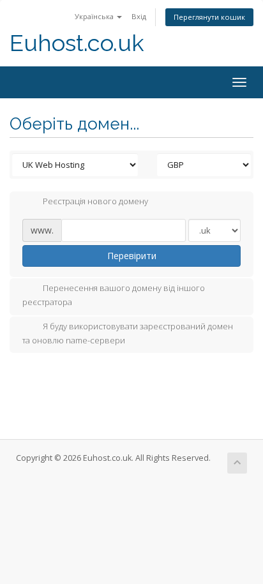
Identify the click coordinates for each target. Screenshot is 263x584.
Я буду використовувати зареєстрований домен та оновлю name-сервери (127, 333)
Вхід (139, 16)
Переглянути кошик (209, 17)
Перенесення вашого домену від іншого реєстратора (113, 295)
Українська (95, 16)
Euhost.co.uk (77, 43)
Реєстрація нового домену (95, 201)
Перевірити (131, 256)
